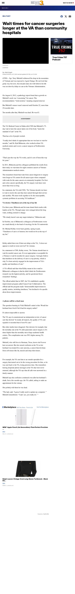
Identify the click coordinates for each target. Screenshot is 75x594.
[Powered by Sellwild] (46, 514)
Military (7, 16)
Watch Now (68, 3)
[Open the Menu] (3, 3)
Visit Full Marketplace (43, 407)
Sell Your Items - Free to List (25, 407)
